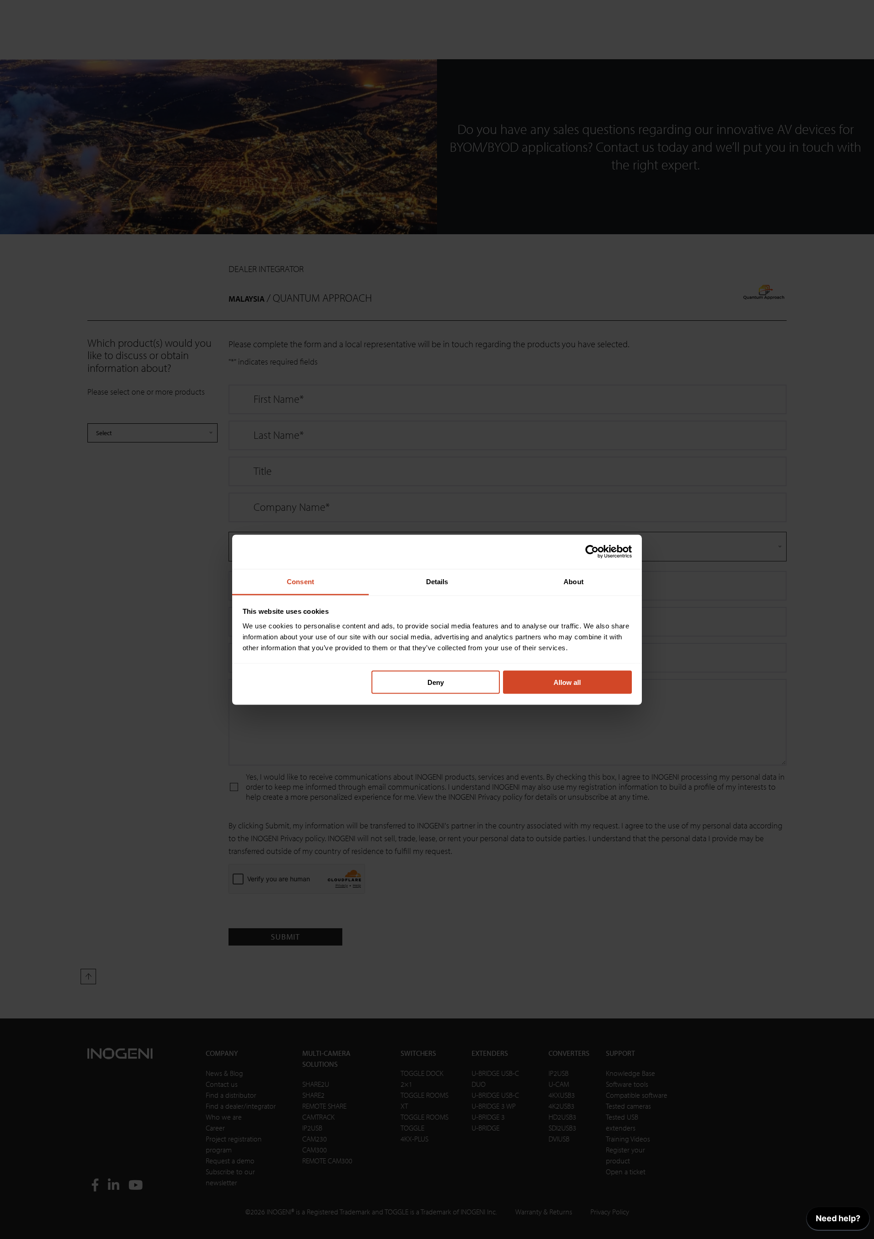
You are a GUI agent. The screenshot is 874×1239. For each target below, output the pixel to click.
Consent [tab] (300, 581)
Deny (435, 682)
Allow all (567, 682)
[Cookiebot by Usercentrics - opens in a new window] (592, 552)
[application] (838, 1221)
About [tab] (574, 581)
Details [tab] (437, 581)
